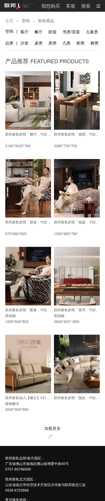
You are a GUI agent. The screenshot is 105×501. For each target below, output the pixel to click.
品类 (9, 43)
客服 (70, 5)
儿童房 (92, 32)
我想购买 (50, 5)
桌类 (38, 43)
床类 (52, 43)
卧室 (52, 32)
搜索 (85, 5)
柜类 (80, 43)
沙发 (24, 43)
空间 (9, 31)
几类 (66, 43)
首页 (9, 20)
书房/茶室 (71, 32)
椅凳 (94, 43)
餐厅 (38, 32)
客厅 (24, 32)
